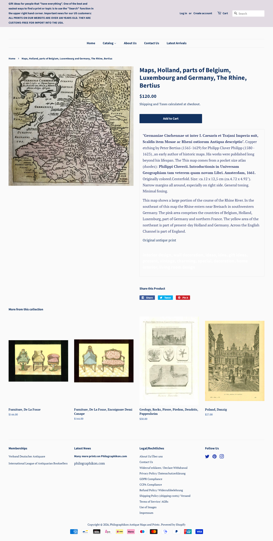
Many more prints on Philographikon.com (100, 456)
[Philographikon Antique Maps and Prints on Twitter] (207, 457)
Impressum (146, 513)
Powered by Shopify (173, 524)
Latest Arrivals (176, 43)
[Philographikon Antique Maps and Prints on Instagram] (221, 457)
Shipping (146, 104)
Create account (202, 13)
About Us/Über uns (151, 456)
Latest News (82, 448)
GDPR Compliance (150, 479)
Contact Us (151, 43)
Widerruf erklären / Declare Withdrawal (163, 468)
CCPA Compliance (150, 484)
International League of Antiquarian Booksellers (38, 463)
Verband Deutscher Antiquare (27, 456)
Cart (225, 13)
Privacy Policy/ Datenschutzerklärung (162, 473)
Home (91, 43)
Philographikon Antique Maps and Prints (135, 524)
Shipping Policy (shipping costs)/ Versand (164, 496)
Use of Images (147, 507)
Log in (183, 13)
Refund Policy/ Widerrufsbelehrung (161, 490)
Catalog (108, 43)
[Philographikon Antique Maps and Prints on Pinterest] (214, 457)
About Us (130, 43)
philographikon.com (89, 463)
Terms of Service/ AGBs (153, 501)
